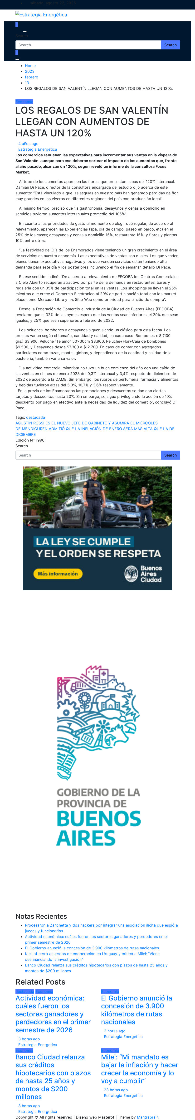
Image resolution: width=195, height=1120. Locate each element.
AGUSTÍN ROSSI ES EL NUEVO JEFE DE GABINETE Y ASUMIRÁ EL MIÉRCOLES (86, 423)
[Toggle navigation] (18, 31)
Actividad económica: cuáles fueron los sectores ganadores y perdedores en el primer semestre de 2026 (53, 1014)
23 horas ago (116, 1089)
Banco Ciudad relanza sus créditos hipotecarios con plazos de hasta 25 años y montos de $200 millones (53, 1077)
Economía (24, 101)
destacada (35, 417)
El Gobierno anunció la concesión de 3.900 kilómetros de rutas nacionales (92, 948)
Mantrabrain (148, 1117)
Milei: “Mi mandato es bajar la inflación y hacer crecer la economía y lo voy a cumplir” (139, 1069)
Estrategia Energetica (37, 149)
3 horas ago (29, 1039)
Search (21, 35)
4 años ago (28, 143)
